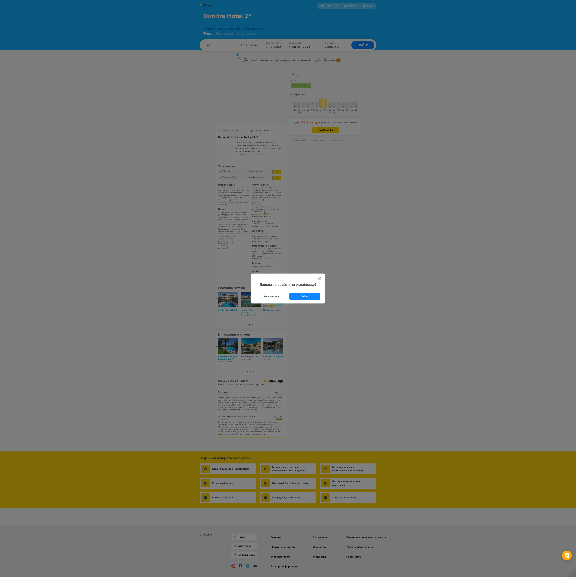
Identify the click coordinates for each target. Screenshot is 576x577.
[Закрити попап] (319, 279)
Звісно (304, 296)
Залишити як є (271, 296)
